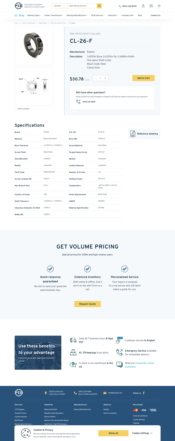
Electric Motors (50, 417)
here (73, 436)
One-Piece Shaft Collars (58, 23)
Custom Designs (21, 417)
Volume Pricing (20, 413)
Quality (106, 409)
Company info (127, 15)
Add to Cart (143, 78)
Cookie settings (140, 433)
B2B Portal (19, 420)
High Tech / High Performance (55, 424)
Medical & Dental (50, 409)
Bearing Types (34, 15)
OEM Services (97, 15)
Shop (21, 15)
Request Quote (87, 303)
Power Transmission (53, 15)
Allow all (113, 433)
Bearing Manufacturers (76, 15)
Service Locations (110, 413)
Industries (112, 15)
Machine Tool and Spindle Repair (56, 420)
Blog (140, 15)
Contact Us (155, 15)
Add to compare (23, 109)
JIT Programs (20, 409)
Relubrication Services (23, 424)
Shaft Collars (43, 23)
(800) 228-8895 (129, 6)
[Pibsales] (19, 393)
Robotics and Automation (53, 413)
